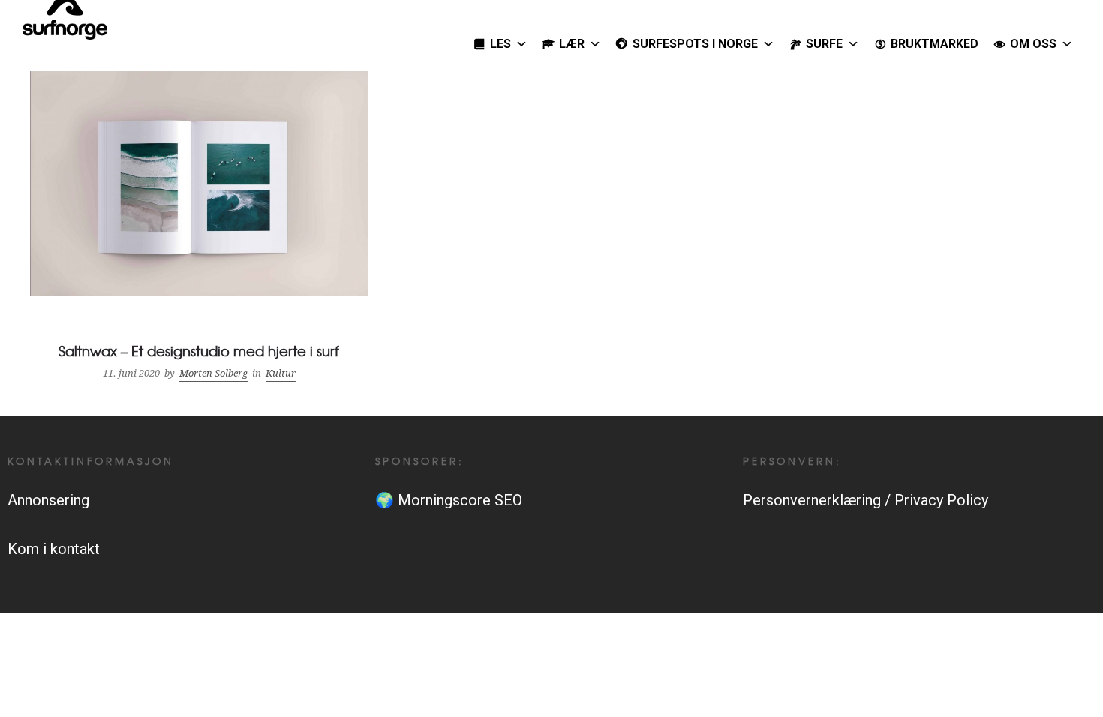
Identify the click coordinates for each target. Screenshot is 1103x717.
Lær (572, 44)
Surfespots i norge (695, 44)
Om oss (1033, 44)
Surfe (824, 44)
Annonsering (48, 500)
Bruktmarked (934, 44)
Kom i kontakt (54, 549)
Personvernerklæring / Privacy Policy (865, 500)
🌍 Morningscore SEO (448, 500)
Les (500, 44)
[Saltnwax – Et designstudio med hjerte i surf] (199, 228)
